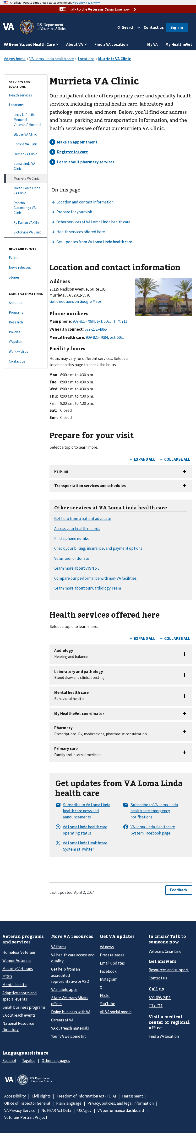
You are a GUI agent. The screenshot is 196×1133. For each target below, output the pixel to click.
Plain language (69, 1103)
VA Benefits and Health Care (29, 44)
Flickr (105, 995)
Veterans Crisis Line (165, 951)
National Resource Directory (18, 1026)
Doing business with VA (70, 1011)
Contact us (154, 27)
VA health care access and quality (73, 958)
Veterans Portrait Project (25, 1117)
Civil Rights (41, 1096)
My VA (152, 44)
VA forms (58, 946)
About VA (74, 44)
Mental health (14, 984)
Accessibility (15, 1096)
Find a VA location (164, 1036)
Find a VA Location (111, 44)
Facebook (108, 971)
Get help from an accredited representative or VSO (70, 975)
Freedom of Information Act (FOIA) (86, 1096)
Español (9, 1060)
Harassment (132, 1096)
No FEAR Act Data (56, 1110)
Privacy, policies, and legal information (120, 1103)
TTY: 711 (156, 1005)
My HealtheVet (178, 44)
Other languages (56, 1060)
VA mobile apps (64, 989)
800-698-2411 (160, 997)
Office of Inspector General (27, 1103)
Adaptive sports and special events (19, 996)
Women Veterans (16, 960)
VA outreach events (19, 1015)
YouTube (107, 1003)
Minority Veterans (17, 968)
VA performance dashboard (121, 1110)
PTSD (7, 976)
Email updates (112, 963)
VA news (107, 946)
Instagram (108, 979)
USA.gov (84, 1110)
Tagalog (29, 1060)
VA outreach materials (70, 1028)
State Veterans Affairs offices (69, 1000)
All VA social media (115, 1011)
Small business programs (23, 1007)
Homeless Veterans (19, 952)
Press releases (112, 955)
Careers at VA (62, 1020)
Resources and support (169, 969)
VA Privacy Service (19, 1110)
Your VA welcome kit (68, 1036)
